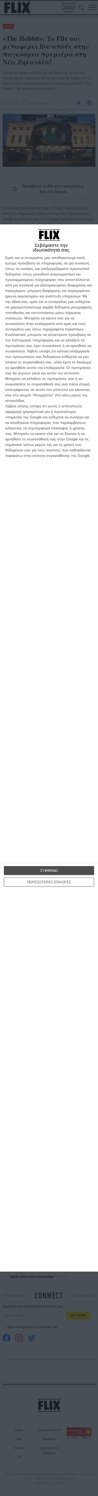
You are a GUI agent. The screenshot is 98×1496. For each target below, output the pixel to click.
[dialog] (49, 748)
